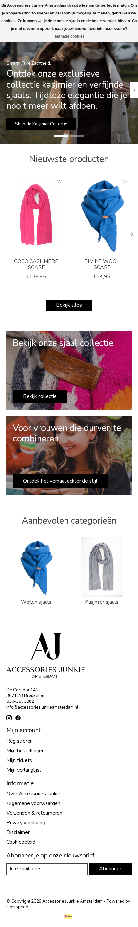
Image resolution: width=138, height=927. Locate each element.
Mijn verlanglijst (23, 770)
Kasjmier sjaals (101, 602)
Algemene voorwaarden (33, 803)
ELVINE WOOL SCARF (101, 264)
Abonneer (110, 868)
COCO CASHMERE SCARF (36, 264)
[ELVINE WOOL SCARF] (102, 215)
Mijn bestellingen (25, 750)
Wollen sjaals (36, 602)
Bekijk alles (69, 305)
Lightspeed (17, 907)
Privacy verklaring (25, 822)
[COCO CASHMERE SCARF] (36, 215)
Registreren (19, 741)
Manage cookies (70, 36)
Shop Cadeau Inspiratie (45, 123)
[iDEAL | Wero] (68, 917)
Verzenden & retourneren (34, 813)
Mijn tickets (19, 760)
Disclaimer (18, 832)
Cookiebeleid (20, 842)
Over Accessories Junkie (33, 793)
